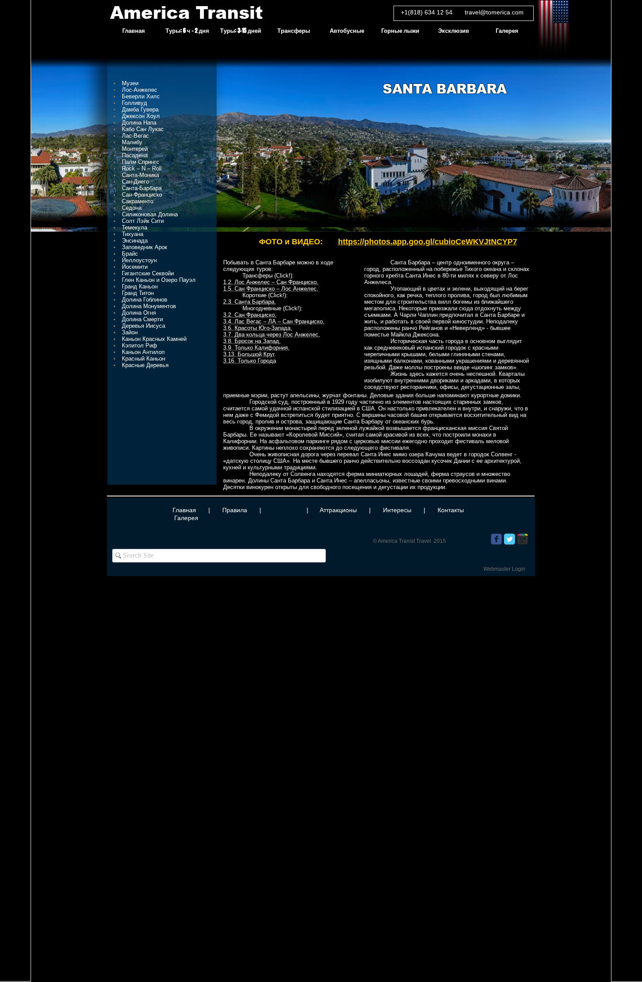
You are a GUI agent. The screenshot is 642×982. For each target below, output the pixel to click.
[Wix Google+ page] (522, 539)
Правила (234, 510)
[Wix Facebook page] (496, 539)
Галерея (186, 517)
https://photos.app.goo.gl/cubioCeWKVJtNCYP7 (427, 241)
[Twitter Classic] (509, 539)
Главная (184, 510)
